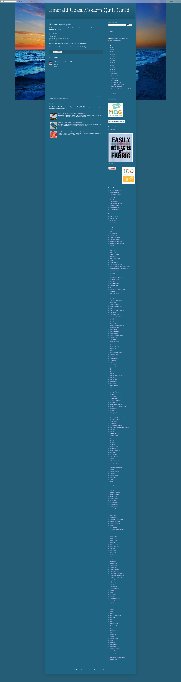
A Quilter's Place (114, 224)
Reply (55, 66)
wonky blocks (113, 644)
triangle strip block (114, 638)
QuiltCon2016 (113, 379)
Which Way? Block (114, 448)
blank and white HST (115, 475)
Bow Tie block (113, 235)
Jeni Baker (112, 291)
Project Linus (113, 364)
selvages (112, 613)
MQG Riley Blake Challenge (117, 310)
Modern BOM (113, 329)
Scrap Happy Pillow (115, 391)
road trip (112, 606)
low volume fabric (114, 558)
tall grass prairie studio (115, 190)
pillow (111, 592)
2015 (111, 63)
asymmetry (112, 473)
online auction (113, 583)
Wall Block (112, 444)
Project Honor (113, 362)
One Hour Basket (114, 347)
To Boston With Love (115, 433)
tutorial (111, 640)
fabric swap (113, 512)
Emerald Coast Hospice (116, 264)
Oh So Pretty (113, 343)
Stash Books (113, 414)
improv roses (113, 542)
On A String (112, 345)
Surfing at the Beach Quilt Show (118, 417)
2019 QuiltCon (113, 218)
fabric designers (114, 508)
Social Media (113, 408)
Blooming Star (113, 233)
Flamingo (112, 275)
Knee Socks (113, 295)
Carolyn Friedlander (115, 237)
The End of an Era (55, 104)
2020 (111, 52)
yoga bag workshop (115, 655)
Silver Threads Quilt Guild (116, 404)
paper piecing (113, 586)
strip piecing (113, 630)
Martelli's (112, 322)
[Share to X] (57, 52)
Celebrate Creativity (115, 239)
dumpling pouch (114, 504)
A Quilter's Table (114, 201)
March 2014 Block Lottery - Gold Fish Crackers (70, 122)
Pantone (112, 350)
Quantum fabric (114, 368)
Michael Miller (113, 323)
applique (112, 469)
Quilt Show (112, 371)
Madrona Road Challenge (116, 316)
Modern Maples (114, 333)
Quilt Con (112, 370)
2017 (111, 58)
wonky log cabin (114, 650)
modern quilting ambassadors (117, 573)
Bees (111, 231)
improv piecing (113, 540)
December (114, 73)
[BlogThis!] (55, 52)
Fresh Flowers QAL (115, 283)
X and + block (113, 454)
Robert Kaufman (114, 385)
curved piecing (113, 496)
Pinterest (112, 356)
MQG (111, 308)
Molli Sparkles (113, 339)
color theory (113, 489)
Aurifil (111, 229)
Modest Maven (113, 337)
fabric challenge (114, 506)
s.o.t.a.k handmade (115, 209)
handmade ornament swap (117, 529)
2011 (111, 71)
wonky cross (113, 646)
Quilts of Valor (113, 381)
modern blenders (114, 569)
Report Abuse (112, 99)
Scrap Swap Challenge (116, 393)
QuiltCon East (113, 377)
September (114, 80)
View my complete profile (114, 40)
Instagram (112, 129)
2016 (111, 60)
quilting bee (113, 604)
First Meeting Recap (116, 82)
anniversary (113, 465)
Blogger (105, 670)
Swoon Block (113, 421)
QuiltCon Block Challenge (116, 375)
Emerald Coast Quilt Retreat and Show (120, 266)
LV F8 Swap (113, 302)
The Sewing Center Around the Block (119, 427)
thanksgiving (113, 634)
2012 (111, 69)
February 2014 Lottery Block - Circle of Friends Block (71, 113)
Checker (112, 245)
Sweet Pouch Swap (115, 419)
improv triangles (114, 544)
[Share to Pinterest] (61, 52)
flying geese (113, 515)
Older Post (99, 96)
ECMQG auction (114, 262)
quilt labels (112, 602)
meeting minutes (114, 560)
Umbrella (112, 441)
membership (113, 561)
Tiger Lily (112, 431)
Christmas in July (114, 249)
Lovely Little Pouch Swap (116, 306)
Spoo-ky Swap (113, 412)
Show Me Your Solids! (116, 86)
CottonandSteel (114, 253)
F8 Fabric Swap (114, 270)
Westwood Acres (114, 446)
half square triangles (115, 523)
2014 (111, 65)
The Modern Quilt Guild (116, 203)
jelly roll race (113, 550)
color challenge (114, 487)
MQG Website (113, 312)
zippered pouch (114, 659)
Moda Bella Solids (114, 327)
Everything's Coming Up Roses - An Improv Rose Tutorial (72, 132)
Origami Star (113, 348)
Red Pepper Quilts (114, 207)
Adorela (112, 226)
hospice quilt (113, 533)
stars (111, 627)
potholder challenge (115, 598)
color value (112, 490)
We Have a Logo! (115, 91)
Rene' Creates (113, 200)
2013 (111, 67)
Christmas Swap (114, 247)
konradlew (93, 670)
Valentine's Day (114, 442)
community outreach (115, 492)
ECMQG (112, 260)
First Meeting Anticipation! (117, 84)
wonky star (112, 652)
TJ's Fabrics (113, 423)
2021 (111, 49)
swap (111, 632)
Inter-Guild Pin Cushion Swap (117, 289)
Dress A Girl (113, 256)
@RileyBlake (113, 222)
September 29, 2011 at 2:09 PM (65, 62)
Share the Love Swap (115, 400)
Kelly (55, 62)
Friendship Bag (114, 285)
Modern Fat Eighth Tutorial (116, 331)
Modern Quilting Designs (116, 335)
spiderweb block (114, 623)
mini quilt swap (113, 563)
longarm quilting (114, 556)
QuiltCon (112, 373)
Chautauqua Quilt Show (116, 241)
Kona (111, 297)
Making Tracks (113, 318)
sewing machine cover (115, 615)
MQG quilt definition (115, 314)
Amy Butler (112, 227)
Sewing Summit (114, 398)
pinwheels (112, 596)
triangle (112, 636)
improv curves (113, 538)
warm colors (113, 642)
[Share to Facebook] (59, 52)
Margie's (112, 320)
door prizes (113, 500)
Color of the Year (114, 251)
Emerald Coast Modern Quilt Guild (89, 9)
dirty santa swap (114, 498)
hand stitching (113, 527)
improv (111, 535)
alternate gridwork (114, 464)
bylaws (111, 479)
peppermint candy (114, 588)
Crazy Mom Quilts (114, 192)
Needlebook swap (114, 341)
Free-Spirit (112, 281)
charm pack (113, 485)
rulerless (112, 608)
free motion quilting (115, 521)
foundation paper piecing (116, 519)
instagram (112, 548)
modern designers (114, 571)
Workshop (112, 452)
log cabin (112, 554)
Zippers (112, 458)
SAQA (111, 387)
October (113, 78)
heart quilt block (114, 531)
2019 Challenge (114, 216)
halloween (112, 525)
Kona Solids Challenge (116, 300)
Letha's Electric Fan (115, 304)
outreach (112, 584)
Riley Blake (113, 383)
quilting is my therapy (115, 194)
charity (111, 481)
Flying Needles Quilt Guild (116, 277)
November (114, 76)
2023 (111, 47)
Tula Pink (112, 437)
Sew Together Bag (114, 396)
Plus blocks (113, 360)
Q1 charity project (114, 366)
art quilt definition (114, 471)
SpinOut (112, 410)
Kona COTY (113, 299)
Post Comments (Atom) (62, 98)
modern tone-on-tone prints (117, 575)
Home (76, 96)
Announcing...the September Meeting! (121, 88)
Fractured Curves (114, 279)
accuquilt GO (113, 462)
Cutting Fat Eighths (115, 254)
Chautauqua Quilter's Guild (117, 243)
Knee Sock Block (114, 293)
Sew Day (112, 394)
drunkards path (114, 502)
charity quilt (113, 483)
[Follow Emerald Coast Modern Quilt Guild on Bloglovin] (116, 122)
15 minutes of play (114, 205)
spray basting (113, 625)
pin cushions (113, 594)
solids (111, 621)
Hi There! (113, 93)
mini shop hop (113, 565)
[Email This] (54, 52)
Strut (111, 416)
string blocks (113, 629)
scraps (111, 611)
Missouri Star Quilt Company (117, 325)
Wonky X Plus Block (115, 450)
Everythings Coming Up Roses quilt (119, 268)
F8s (111, 272)
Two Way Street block (115, 439)
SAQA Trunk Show (114, 389)
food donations (113, 517)
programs (112, 600)
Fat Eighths (113, 274)
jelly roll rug (113, 552)
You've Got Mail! (114, 456)
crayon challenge (114, 494)
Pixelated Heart (114, 358)
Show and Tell (113, 402)
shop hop (112, 617)
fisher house (113, 513)
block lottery (113, 477)
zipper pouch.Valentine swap (117, 657)
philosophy (112, 590)
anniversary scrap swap (116, 467)
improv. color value (114, 546)
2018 (111, 56)
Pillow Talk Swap (114, 354)
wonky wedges (113, 654)
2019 (111, 54)
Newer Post (52, 96)
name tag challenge (115, 579)
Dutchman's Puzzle (115, 258)
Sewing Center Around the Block (74, 47)
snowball (112, 619)
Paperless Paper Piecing (116, 352)
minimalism (113, 567)
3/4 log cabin (113, 220)
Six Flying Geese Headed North (118, 406)
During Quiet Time (114, 196)
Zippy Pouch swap (114, 460)
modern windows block (116, 577)
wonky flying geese (115, 648)
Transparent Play (114, 435)
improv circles (113, 536)
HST (111, 287)
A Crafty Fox (113, 198)
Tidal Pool (112, 429)
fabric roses (113, 510)
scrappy (112, 609)
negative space (114, 581)
